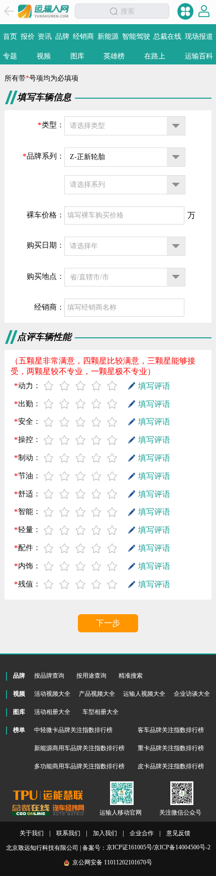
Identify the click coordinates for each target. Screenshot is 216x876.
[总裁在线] (30, 810)
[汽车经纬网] (68, 810)
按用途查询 (91, 675)
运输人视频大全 (144, 693)
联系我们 (68, 834)
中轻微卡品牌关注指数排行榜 (73, 730)
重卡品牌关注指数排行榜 (171, 748)
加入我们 (105, 834)
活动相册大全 (52, 711)
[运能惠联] (48, 795)
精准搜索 (131, 675)
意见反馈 (178, 834)
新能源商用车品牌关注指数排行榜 (79, 748)
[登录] (204, 11)
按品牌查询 (49, 675)
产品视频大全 (97, 693)
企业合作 (142, 834)
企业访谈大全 (192, 693)
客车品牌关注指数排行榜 (171, 730)
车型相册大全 (100, 711)
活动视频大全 (52, 693)
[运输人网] (43, 11)
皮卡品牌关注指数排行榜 (171, 766)
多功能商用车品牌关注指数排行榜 (79, 766)
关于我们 (32, 834)
